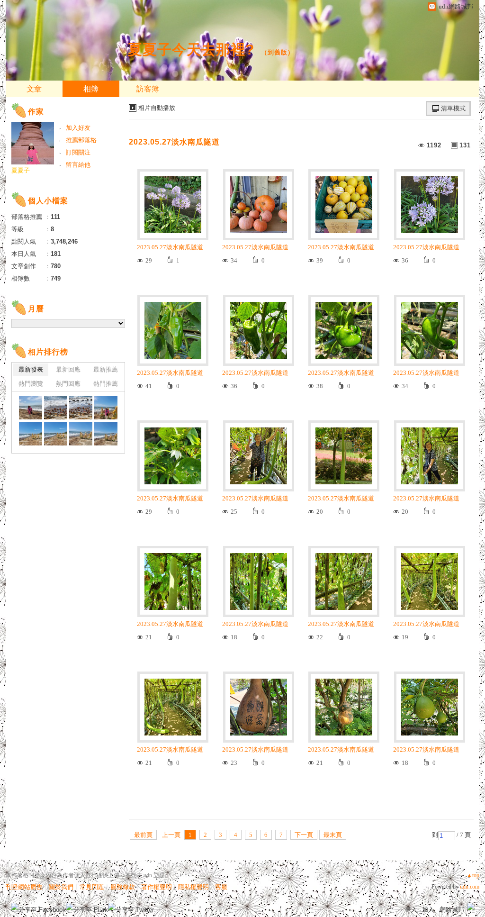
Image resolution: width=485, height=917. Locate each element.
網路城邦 (452, 909)
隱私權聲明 (193, 886)
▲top (473, 875)
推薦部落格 (81, 140)
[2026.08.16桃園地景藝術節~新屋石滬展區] (30, 407)
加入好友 (78, 127)
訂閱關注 (78, 152)
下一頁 (304, 834)
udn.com (469, 886)
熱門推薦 (105, 383)
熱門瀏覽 (30, 383)
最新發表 (30, 369)
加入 (428, 909)
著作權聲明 (156, 886)
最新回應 (68, 369)
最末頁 (332, 834)
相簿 (91, 89)
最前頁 (143, 834)
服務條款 (122, 886)
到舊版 (277, 52)
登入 (411, 909)
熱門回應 (68, 383)
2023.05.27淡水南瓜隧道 (174, 142)
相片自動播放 (156, 107)
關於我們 (61, 886)
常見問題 (92, 886)
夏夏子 (20, 170)
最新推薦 (105, 369)
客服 (221, 886)
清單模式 (453, 108)
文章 (34, 89)
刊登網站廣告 (24, 886)
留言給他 (78, 164)
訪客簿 (147, 89)
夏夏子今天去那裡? (191, 49)
